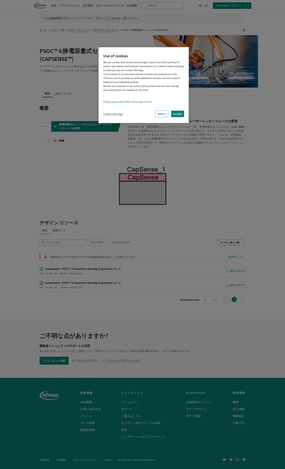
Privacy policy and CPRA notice (120, 102)
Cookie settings (113, 114)
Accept (177, 114)
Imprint (147, 102)
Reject (162, 114)
